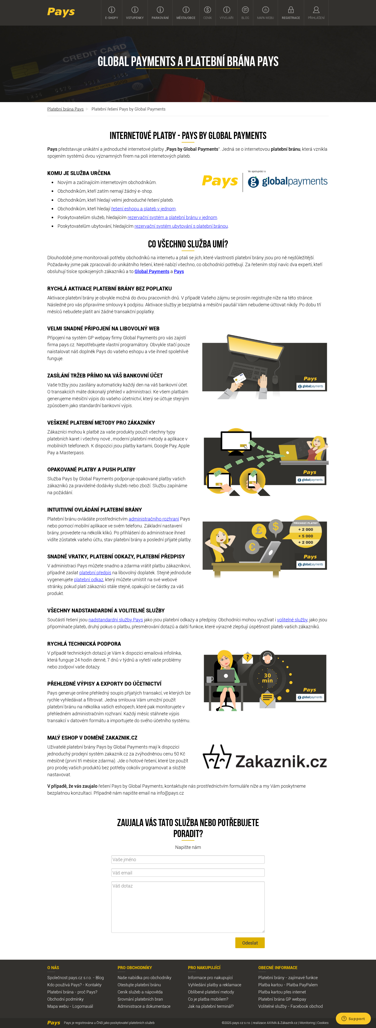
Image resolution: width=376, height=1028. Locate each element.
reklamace (232, 985)
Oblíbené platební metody (211, 992)
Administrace (129, 1006)
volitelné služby (292, 619)
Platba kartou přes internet (282, 992)
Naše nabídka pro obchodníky (144, 977)
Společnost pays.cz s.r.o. (69, 977)
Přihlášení (316, 18)
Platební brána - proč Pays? (72, 992)
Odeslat (250, 943)
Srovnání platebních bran (140, 999)
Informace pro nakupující (210, 977)
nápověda (154, 992)
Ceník (207, 18)
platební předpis (95, 572)
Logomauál (82, 1006)
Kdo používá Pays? (64, 985)
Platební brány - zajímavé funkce (288, 977)
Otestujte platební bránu (139, 985)
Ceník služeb (129, 992)
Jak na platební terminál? (211, 1006)
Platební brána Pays (65, 109)
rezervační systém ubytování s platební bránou (181, 226)
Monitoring (307, 1023)
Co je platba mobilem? (208, 999)
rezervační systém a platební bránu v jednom (172, 217)
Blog (245, 18)
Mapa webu (265, 18)
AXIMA (272, 1023)
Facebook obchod (307, 1006)
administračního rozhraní (154, 519)
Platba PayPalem (302, 985)
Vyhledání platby (203, 985)
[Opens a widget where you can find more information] (353, 1019)
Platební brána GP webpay (282, 999)
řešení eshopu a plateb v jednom (143, 208)
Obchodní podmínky (65, 999)
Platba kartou (270, 985)
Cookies (323, 1023)
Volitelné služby (272, 1006)
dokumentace (158, 1006)
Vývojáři (227, 18)
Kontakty (93, 985)
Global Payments (152, 271)
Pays (61, 12)
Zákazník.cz (288, 1023)
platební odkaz (88, 579)
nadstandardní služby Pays (116, 619)
